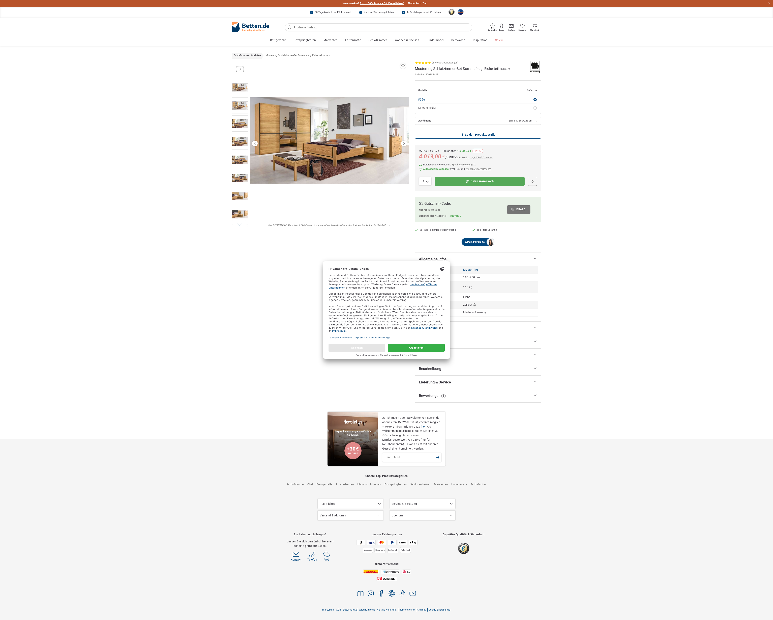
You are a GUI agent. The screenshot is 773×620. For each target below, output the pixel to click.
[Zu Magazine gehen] (360, 594)
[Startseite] (250, 27)
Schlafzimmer (378, 40)
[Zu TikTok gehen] (402, 594)
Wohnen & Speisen (407, 40)
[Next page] (404, 143)
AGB (338, 609)
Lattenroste (353, 40)
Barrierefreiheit (407, 609)
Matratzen (330, 40)
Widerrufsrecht (367, 609)
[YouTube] (412, 594)
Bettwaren (458, 40)
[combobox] (425, 181)
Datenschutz (350, 609)
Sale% (499, 40)
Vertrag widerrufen (387, 609)
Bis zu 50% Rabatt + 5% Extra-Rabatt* (382, 3)
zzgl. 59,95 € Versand (481, 157)
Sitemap (421, 609)
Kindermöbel (435, 40)
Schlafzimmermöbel (299, 484)
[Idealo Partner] (461, 12)
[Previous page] (255, 143)
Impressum (328, 609)
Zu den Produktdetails (480, 134)
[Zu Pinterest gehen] (392, 594)
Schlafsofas (479, 484)
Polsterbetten (345, 484)
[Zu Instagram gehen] (371, 594)
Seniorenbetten (420, 484)
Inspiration (480, 40)
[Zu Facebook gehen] (381, 594)
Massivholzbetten (369, 484)
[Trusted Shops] (452, 12)
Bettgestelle (278, 40)
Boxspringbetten (305, 40)
